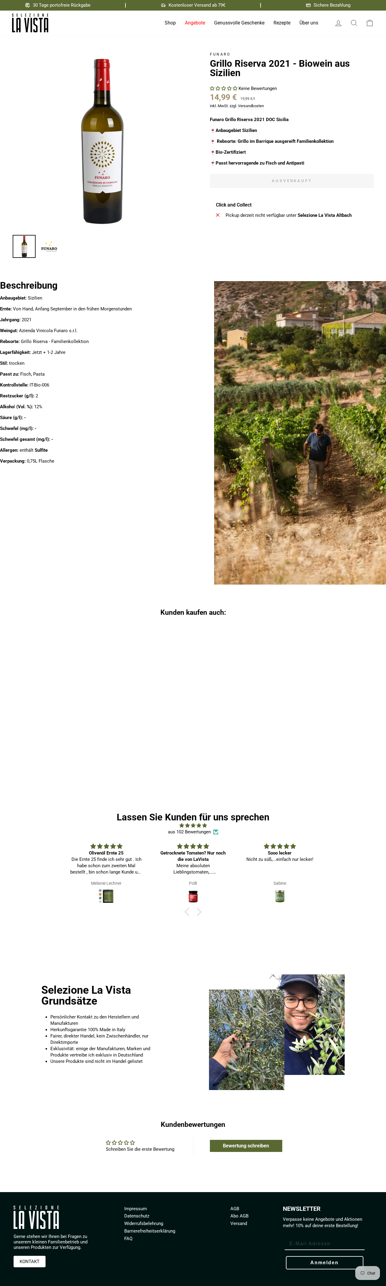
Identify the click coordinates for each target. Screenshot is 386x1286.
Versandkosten (251, 106)
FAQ (128, 1238)
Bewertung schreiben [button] (246, 1146)
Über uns (308, 23)
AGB (234, 1208)
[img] (193, 825)
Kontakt (30, 1261)
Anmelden (324, 1262)
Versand (238, 1223)
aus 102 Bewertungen (189, 832)
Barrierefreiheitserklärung (149, 1231)
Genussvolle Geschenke (239, 23)
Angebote (195, 23)
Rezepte (282, 23)
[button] (224, 88)
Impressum (135, 1208)
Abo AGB (239, 1216)
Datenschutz (136, 1216)
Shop (170, 23)
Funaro (220, 54)
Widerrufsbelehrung (143, 1223)
